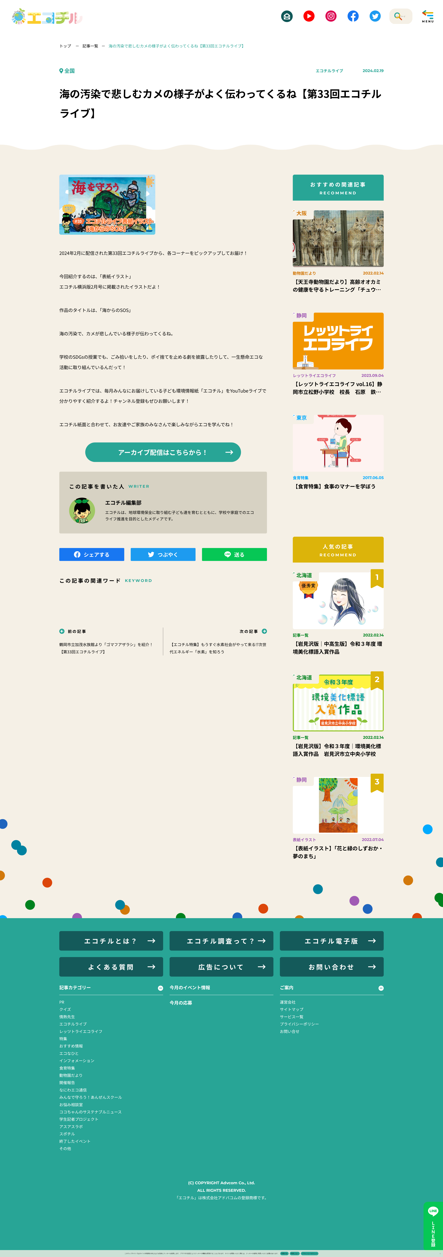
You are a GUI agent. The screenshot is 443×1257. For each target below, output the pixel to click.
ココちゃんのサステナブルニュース (90, 1112)
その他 (65, 1148)
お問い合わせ (331, 966)
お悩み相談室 (71, 1104)
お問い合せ (289, 1031)
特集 (63, 1038)
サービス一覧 (291, 1016)
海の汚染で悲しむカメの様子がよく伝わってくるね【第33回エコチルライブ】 (177, 46)
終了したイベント (75, 1141)
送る (239, 554)
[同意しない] (440, 1253)
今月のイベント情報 (190, 987)
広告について (221, 966)
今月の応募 (181, 1002)
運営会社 (288, 1002)
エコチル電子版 (332, 940)
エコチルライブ (329, 70)
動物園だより (71, 1075)
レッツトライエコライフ (80, 1031)
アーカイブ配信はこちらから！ (163, 452)
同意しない (295, 1253)
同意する (284, 1253)
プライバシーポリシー (299, 1024)
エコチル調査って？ (221, 940)
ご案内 (286, 987)
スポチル (67, 1134)
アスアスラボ (71, 1126)
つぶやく (168, 554)
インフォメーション (76, 1060)
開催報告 (67, 1082)
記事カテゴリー (75, 987)
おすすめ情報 (71, 1046)
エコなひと (69, 1053)
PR (61, 1002)
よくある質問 (111, 966)
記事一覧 (90, 46)
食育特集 (67, 1068)
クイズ (65, 1009)
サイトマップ (291, 1009)
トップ (65, 46)
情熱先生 (67, 1016)
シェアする (97, 554)
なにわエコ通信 (73, 1090)
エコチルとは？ (111, 940)
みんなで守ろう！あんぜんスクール (90, 1097)
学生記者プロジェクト (79, 1119)
